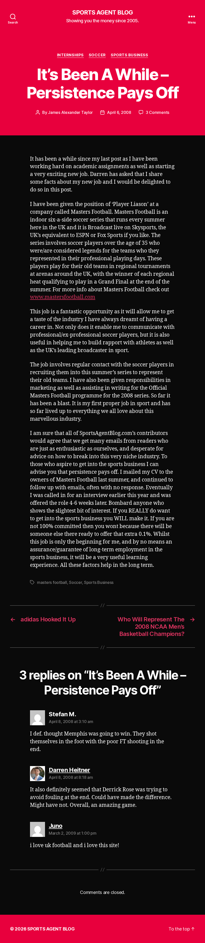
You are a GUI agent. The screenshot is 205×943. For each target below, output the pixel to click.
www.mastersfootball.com (62, 297)
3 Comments (157, 112)
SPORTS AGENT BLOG (102, 13)
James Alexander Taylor (70, 112)
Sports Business (129, 55)
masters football (52, 582)
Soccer (97, 55)
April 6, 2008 (119, 112)
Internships (70, 55)
